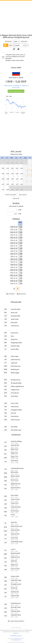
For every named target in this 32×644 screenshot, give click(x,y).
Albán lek (14, 561)
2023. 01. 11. (14, 265)
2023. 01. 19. (14, 248)
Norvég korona (15, 380)
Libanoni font (15, 534)
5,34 (3, 173)
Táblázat (24, 85)
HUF (20, 214)
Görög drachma (16, 507)
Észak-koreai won (16, 526)
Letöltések (11, 294)
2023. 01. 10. (13, 267)
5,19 (12, 184)
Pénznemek (16, 87)
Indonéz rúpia (15, 346)
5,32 (21, 179)
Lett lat (13, 549)
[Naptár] (5, 45)
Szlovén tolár (15, 596)
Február (15, 198)
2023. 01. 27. (13, 232)
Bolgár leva (14, 453)
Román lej (14, 588)
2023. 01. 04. (13, 278)
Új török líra (15, 416)
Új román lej (15, 393)
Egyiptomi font (15, 484)
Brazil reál (14, 312)
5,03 (17, 189)
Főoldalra (9, 41)
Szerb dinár (14, 396)
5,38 (7, 179)
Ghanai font (14, 503)
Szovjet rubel (15, 576)
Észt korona (14, 480)
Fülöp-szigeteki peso (17, 386)
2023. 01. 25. (13, 238)
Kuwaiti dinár (15, 530)
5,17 (17, 184)
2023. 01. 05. (13, 275)
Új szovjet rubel (16, 607)
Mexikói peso (15, 369)
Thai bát (13, 413)
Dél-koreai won (16, 366)
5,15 (21, 163)
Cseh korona (15, 326)
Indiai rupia (14, 356)
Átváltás (16, 85)
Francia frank (15, 499)
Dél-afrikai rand (16, 430)
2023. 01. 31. (14, 227)
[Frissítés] (14, 49)
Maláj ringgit (15, 373)
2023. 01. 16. (14, 256)
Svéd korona (15, 407)
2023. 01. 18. (14, 251)
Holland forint (15, 557)
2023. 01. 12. (14, 262)
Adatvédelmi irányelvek (16, 635)
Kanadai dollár (15, 316)
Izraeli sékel (15, 349)
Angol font (14, 339)
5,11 (12, 189)
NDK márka (14, 472)
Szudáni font (15, 592)
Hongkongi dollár (16, 343)
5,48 (17, 173)
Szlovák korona (16, 603)
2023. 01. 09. (13, 270)
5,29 (12, 179)
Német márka (15, 476)
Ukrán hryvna (15, 420)
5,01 (21, 189)
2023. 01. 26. (13, 235)
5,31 (17, 179)
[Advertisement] (16, 16)
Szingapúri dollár (16, 410)
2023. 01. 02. (13, 283)
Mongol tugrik (15, 553)
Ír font (13, 515)
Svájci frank (14, 319)
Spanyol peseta (15, 488)
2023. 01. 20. (13, 246)
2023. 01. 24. (13, 240)
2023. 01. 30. (13, 229)
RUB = (20, 210)
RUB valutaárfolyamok (15, 91)
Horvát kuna (15, 511)
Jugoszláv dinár (16, 615)
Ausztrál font (15, 445)
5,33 (12, 163)
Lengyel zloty (15, 390)
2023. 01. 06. (13, 273)
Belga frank (14, 449)
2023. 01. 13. (14, 259)
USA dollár (14, 427)
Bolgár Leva (14, 457)
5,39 (7, 163)
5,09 (3, 168)
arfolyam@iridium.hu (16, 640)
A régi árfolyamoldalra (16, 621)
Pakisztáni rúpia (16, 580)
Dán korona (14, 333)
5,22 (7, 168)
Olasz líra (14, 522)
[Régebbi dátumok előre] (14, 288)
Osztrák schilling (16, 441)
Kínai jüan (14, 322)
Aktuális (24, 41)
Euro (12, 336)
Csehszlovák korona (17, 468)
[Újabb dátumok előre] (18, 288)
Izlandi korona (15, 359)
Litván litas (14, 538)
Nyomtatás (22, 294)
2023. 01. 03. (13, 281)
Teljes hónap (8, 85)
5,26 (21, 168)
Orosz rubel (14, 403)
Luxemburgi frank (16, 542)
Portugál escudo (16, 584)
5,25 (12, 168)
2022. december (11, 195)
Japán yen (14, 363)
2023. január (23, 195)
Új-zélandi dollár (16, 383)
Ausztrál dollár (15, 309)
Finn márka (14, 495)
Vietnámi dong (15, 611)
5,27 (17, 163)
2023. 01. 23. (13, 243)
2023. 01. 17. (14, 254)
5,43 (21, 173)
